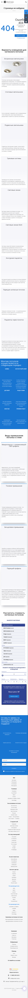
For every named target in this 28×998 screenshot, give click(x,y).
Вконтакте (8, 963)
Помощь (14, 944)
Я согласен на (15, 771)
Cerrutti (8, 653)
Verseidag (8, 659)
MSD (14, 888)
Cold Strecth (8, 664)
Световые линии (14, 825)
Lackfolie (14, 908)
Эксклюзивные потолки (14, 803)
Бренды (14, 957)
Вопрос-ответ (14, 955)
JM (6, 656)
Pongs (7, 634)
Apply (14, 910)
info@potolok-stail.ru (15, 978)
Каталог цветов (14, 869)
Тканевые (14, 788)
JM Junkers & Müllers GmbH (14, 798)
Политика (14, 939)
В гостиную (14, 844)
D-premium (14, 793)
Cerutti (14, 796)
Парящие (14, 824)
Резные (14, 813)
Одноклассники (18, 963)
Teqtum (8, 637)
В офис (14, 847)
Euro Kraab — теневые (14, 818)
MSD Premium (9, 628)
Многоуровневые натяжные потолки (14, 919)
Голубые (14, 881)
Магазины (14, 937)
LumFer (8, 642)
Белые (14, 872)
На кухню (14, 836)
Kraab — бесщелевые (14, 816)
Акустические (14, 811)
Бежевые (14, 877)
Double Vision (14, 814)
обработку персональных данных (18, 771)
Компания (14, 931)
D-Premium (8, 647)
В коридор (14, 849)
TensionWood (14, 901)
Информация (14, 942)
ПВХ (14, 778)
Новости (14, 935)
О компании (14, 933)
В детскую (14, 842)
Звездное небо (14, 809)
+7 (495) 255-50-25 (14, 975)
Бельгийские (14, 859)
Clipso (7, 650)
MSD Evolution (9, 631)
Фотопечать (14, 805)
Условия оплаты (14, 946)
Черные (14, 873)
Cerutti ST (14, 912)
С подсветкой (14, 821)
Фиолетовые (14, 883)
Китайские (14, 862)
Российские (14, 861)
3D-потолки (14, 807)
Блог (14, 953)
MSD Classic (8, 625)
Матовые (14, 780)
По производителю (14, 886)
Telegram (12, 963)
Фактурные (14, 785)
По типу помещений (14, 834)
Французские (14, 866)
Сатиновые (14, 783)
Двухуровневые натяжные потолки (14, 921)
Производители (14, 948)
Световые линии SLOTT (14, 831)
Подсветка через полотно (14, 829)
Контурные (14, 827)
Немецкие (14, 864)
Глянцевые (14, 782)
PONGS (14, 897)
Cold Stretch (14, 895)
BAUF (7, 640)
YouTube (15, 963)
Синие (14, 875)
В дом (14, 846)
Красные (14, 879)
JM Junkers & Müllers (14, 906)
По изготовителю (14, 856)
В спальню (14, 838)
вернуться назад (21, 38)
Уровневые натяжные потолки (14, 917)
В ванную (14, 840)
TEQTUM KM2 (14, 893)
